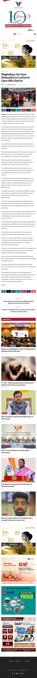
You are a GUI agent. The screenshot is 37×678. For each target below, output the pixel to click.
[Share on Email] (33, 110)
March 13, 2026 (22, 84)
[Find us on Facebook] (12, 673)
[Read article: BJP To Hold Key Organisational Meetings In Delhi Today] (18, 402)
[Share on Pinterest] (23, 110)
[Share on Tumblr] (28, 110)
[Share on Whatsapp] (13, 110)
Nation (7, 71)
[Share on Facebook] (3, 110)
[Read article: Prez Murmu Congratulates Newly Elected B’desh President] (18, 470)
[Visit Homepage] (17, 34)
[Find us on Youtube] (17, 673)
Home (2, 71)
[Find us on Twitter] (14, 673)
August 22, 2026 (5, 353)
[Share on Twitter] (8, 110)
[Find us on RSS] (23, 673)
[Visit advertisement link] (18, 15)
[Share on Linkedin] (18, 110)
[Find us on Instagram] (19, 673)
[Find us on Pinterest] (21, 673)
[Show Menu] (35, 34)
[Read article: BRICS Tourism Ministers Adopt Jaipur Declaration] (18, 436)
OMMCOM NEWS (11, 84)
